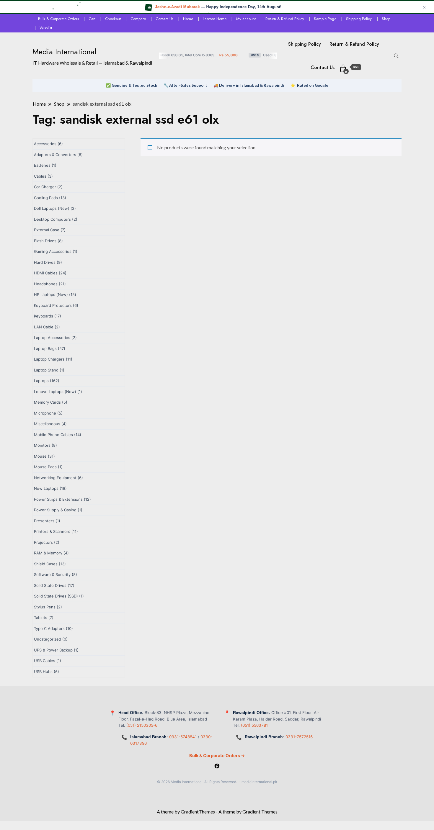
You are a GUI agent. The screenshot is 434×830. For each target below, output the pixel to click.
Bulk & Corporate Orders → (217, 755)
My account (246, 19)
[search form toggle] (396, 55)
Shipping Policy (359, 19)
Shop (386, 19)
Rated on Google (312, 85)
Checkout (113, 19)
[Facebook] (217, 766)
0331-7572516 (299, 736)
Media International (64, 51)
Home (188, 19)
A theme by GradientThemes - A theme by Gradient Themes (217, 811)
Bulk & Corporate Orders (58, 19)
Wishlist (46, 28)
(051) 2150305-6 (141, 725)
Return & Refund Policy (284, 19)
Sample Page (325, 19)
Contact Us (164, 19)
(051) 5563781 (254, 725)
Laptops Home (214, 19)
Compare (138, 19)
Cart (92, 19)
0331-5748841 (183, 736)
